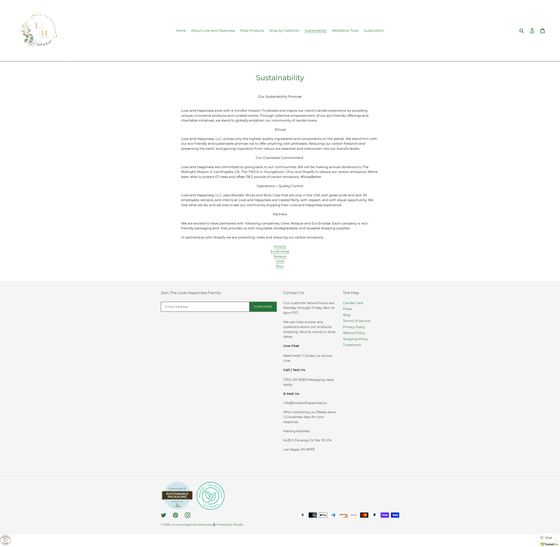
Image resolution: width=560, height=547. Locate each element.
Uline (280, 261)
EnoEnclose (280, 251)
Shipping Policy (355, 339)
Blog (346, 315)
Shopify (280, 246)
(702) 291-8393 (295, 380)
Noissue (280, 256)
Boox (280, 266)
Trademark (352, 345)
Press (347, 309)
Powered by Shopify (230, 524)
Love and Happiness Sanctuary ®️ (193, 524)
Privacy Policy (354, 327)
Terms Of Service (356, 321)
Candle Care (353, 303)
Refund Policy (354, 333)
